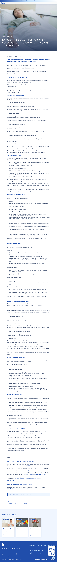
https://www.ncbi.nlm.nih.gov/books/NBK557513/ (20, 465)
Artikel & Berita (5, 556)
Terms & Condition (12, 559)
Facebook (16, 503)
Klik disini (35, 0)
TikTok (47, 559)
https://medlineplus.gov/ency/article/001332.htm (18, 488)
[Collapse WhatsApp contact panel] (53, 557)
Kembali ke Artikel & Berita (7, 36)
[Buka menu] (55, 3)
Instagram (37, 559)
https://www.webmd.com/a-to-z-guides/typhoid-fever (26, 470)
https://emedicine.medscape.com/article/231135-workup (19, 484)
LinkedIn (25, 503)
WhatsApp (10, 503)
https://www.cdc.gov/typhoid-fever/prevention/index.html (35, 474)
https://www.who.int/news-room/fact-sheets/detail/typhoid (20, 461)
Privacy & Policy (4, 559)
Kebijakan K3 (18, 559)
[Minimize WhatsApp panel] (55, 546)
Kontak (11, 556)
